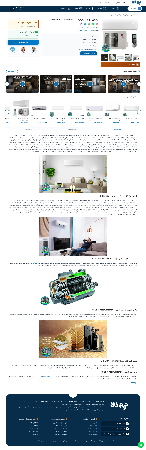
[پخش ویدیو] (123, 84)
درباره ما (99, 2)
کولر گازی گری (114, 15)
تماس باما (93, 426)
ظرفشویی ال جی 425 (60, 432)
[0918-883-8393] (12, 8)
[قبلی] (139, 84)
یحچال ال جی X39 (61, 426)
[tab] (117, 129)
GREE (133, 383)
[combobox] (52, 3)
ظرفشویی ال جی (32, 432)
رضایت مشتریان (107, 2)
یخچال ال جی (33, 429)
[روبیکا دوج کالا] (89, 24)
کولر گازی (133, 15)
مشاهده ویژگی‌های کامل (89, 53)
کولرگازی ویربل (33, 426)
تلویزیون (34, 434)
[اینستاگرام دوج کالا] (97, 24)
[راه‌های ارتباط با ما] (141, 445)
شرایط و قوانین (92, 432)
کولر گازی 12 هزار (124, 15)
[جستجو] (26, 3)
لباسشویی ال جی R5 (60, 429)
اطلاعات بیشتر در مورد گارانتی (31, 36)
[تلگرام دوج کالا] (85, 24)
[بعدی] (7, 84)
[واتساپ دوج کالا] (93, 24)
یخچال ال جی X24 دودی (59, 423)
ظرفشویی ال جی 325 (60, 435)
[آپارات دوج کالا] (81, 24)
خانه (124, 2)
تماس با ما (91, 2)
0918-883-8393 (21, 7)
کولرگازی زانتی (33, 423)
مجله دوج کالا (117, 2)
